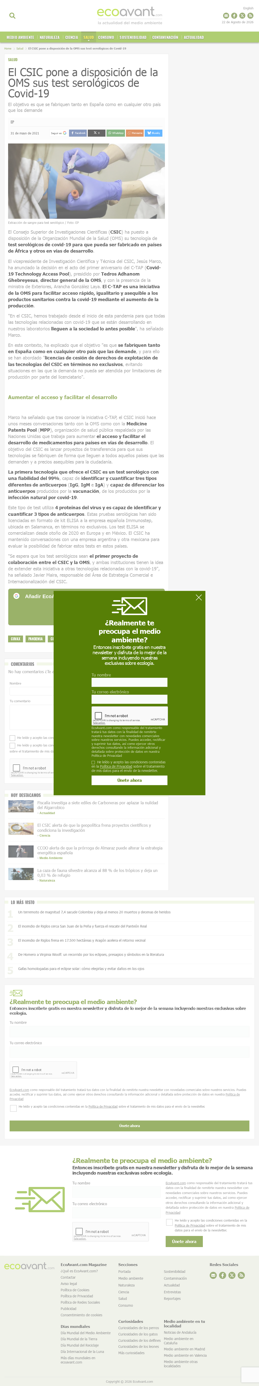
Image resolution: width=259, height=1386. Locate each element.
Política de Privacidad (107, 755)
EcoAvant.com (102, 728)
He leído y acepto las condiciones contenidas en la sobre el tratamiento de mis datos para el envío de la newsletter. (128, 766)
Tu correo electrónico (110, 691)
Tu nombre (101, 674)
